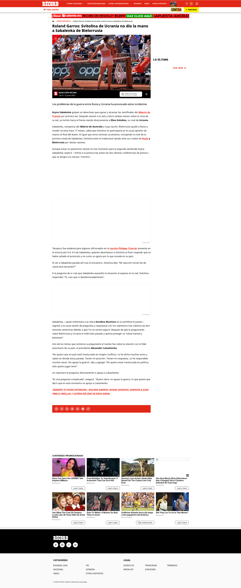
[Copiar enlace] (88, 409)
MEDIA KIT (128, 569)
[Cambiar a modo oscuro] (191, 4)
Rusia (145, 138)
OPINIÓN (90, 569)
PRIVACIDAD (151, 565)
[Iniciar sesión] (197, 4)
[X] (67, 409)
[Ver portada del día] (173, 3)
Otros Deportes (160, 4)
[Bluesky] (83, 409)
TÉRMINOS (172, 565)
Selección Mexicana (96, 4)
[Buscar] (186, 3)
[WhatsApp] (56, 409)
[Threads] (72, 409)
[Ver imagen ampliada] (101, 62)
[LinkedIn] (77, 409)
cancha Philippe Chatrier (123, 248)
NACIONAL (58, 569)
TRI (87, 565)
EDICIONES (150, 569)
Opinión (137, 4)
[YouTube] (75, 544)
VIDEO (56, 573)
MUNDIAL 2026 (60, 565)
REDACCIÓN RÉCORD (68, 93)
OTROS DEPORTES (94, 573)
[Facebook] (61, 409)
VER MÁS (178, 68)
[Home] (53, 21)
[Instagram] (62, 544)
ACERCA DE (129, 565)
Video (146, 4)
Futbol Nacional (74, 4)
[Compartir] (146, 94)
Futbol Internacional (118, 4)
